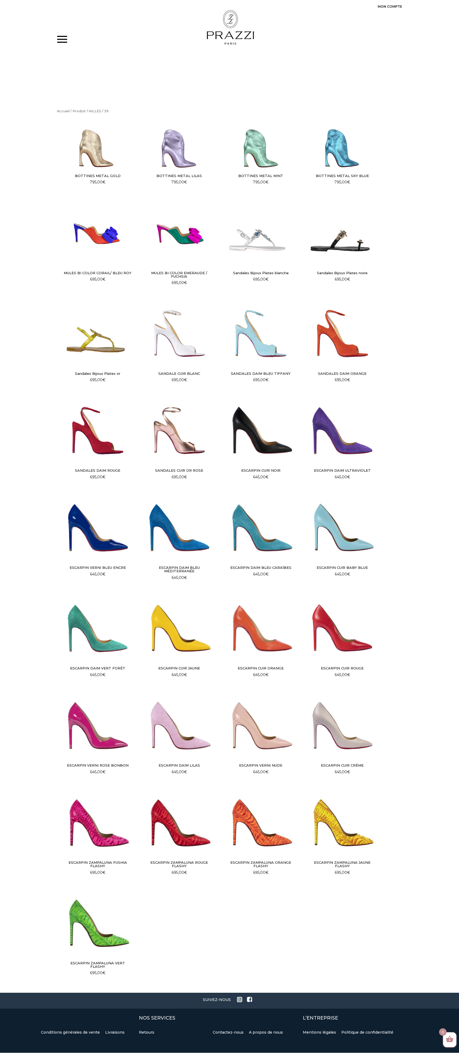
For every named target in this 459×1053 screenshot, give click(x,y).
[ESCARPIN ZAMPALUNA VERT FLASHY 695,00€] (97, 923)
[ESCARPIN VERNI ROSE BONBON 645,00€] (97, 725)
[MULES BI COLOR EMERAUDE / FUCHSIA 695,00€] (179, 233)
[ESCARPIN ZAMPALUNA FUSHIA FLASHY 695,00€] (97, 822)
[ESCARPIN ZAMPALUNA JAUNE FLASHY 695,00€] (342, 822)
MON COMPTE (390, 6)
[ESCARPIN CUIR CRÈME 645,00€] (342, 725)
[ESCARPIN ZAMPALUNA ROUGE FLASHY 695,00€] (179, 822)
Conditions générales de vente (71, 1032)
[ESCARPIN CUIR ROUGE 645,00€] (342, 628)
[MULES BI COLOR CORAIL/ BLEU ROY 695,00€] (97, 233)
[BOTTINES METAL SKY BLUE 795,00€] (342, 147)
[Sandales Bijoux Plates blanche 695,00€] (261, 233)
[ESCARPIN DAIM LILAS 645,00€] (179, 725)
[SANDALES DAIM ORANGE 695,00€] (342, 333)
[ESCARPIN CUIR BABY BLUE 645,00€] (342, 527)
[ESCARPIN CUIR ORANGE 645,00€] (261, 628)
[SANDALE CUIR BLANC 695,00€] (179, 333)
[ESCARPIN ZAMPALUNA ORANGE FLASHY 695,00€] (261, 822)
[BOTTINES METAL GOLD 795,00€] (97, 147)
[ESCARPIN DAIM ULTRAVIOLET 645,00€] (342, 430)
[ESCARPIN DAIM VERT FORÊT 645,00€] (97, 628)
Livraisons (115, 1032)
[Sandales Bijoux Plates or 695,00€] (97, 333)
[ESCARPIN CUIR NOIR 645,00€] (261, 430)
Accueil (63, 111)
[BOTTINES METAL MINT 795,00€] (261, 147)
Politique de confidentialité (367, 1032)
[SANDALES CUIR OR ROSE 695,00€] (179, 430)
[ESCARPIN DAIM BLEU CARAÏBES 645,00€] (261, 527)
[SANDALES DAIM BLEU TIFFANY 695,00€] (261, 333)
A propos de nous (266, 1032)
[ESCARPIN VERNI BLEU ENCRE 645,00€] (97, 527)
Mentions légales (320, 1032)
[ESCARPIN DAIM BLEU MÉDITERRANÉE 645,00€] (179, 527)
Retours (146, 1032)
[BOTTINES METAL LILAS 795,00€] (179, 147)
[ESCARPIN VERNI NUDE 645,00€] (261, 725)
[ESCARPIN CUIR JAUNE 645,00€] (179, 628)
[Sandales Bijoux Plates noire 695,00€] (342, 233)
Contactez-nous (229, 1032)
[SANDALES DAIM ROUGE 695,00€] (97, 430)
